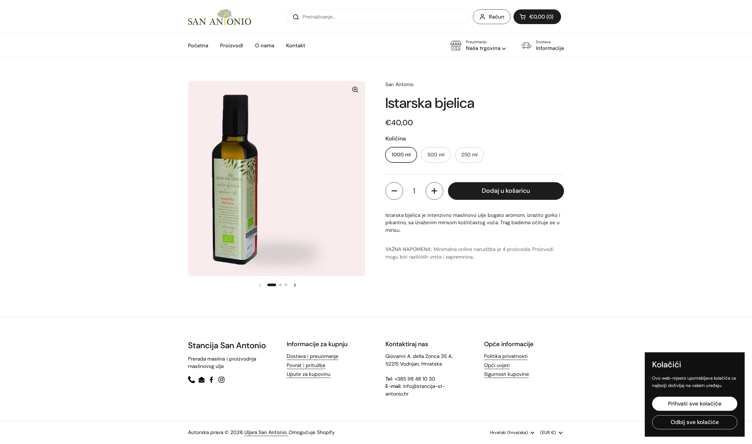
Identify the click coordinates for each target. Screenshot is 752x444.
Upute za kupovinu (308, 374)
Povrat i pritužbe (306, 365)
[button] (478, 45)
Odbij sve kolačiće (695, 422)
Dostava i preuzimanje (312, 356)
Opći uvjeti (497, 365)
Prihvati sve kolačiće (694, 403)
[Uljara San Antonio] (219, 17)
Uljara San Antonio (266, 432)
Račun (496, 16)
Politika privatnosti (506, 356)
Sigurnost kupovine (506, 374)
